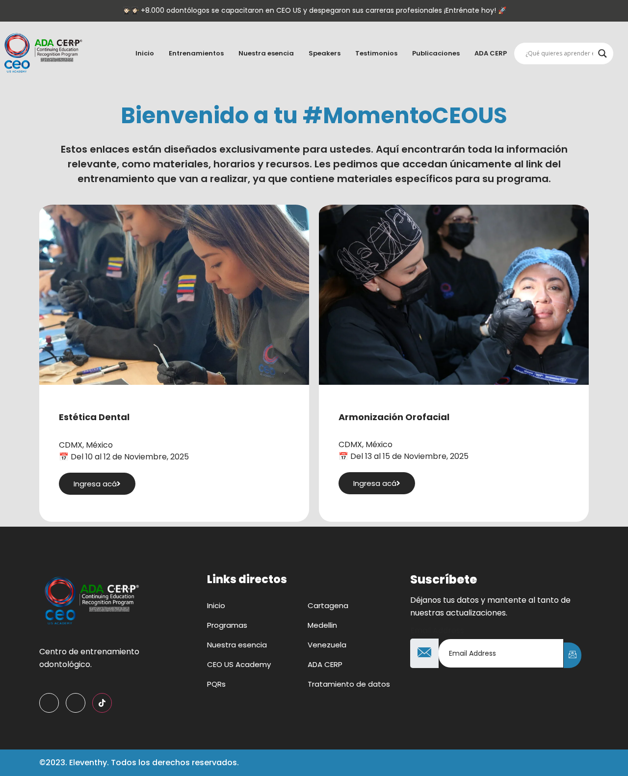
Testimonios (376, 53)
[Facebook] (49, 703)
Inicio (144, 53)
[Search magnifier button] (602, 53)
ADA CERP (490, 53)
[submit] (572, 655)
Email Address (437, 631)
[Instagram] (75, 703)
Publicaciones (436, 53)
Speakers (324, 53)
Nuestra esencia (266, 53)
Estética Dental (94, 417)
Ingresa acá (95, 484)
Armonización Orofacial (394, 417)
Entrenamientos (196, 53)
